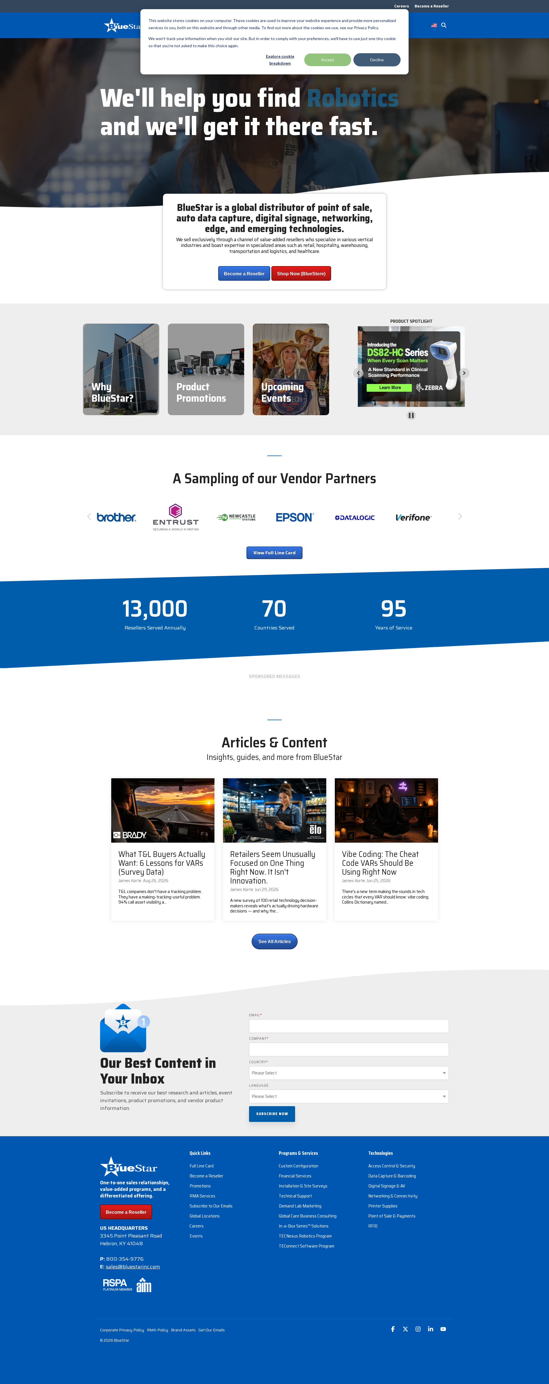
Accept (327, 59)
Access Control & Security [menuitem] (391, 1165)
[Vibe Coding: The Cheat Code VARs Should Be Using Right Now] (386, 810)
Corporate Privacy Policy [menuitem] (122, 1330)
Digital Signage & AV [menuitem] (386, 1185)
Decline (377, 59)
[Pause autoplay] (411, 415)
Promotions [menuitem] (200, 1185)
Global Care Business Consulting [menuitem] (308, 1215)
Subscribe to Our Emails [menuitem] (211, 1205)
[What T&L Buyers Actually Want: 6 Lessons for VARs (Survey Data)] (162, 810)
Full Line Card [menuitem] (202, 1165)
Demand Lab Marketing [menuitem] (300, 1205)
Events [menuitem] (196, 1236)
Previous (90, 516)
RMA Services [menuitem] (202, 1195)
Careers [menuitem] (401, 6)
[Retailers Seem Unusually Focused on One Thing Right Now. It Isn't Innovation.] (274, 810)
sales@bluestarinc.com (133, 1267)
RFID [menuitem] (372, 1225)
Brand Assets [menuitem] (183, 1330)
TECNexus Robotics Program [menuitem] (305, 1236)
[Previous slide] (358, 373)
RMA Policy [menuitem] (157, 1330)
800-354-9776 (125, 1259)
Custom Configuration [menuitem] (298, 1165)
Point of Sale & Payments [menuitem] (391, 1215)
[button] (393, 1329)
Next (458, 516)
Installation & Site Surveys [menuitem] (303, 1185)
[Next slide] (464, 373)
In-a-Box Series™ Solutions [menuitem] (304, 1225)
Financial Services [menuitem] (295, 1175)
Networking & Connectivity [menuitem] (392, 1195)
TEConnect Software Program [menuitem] (306, 1246)
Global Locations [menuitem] (205, 1215)
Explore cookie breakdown (280, 60)
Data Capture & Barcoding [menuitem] (392, 1175)
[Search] (443, 25)
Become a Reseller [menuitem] (432, 6)
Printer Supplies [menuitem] (382, 1205)
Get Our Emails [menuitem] (211, 1330)
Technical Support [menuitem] (295, 1195)
